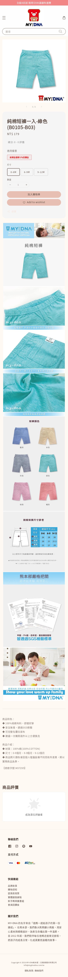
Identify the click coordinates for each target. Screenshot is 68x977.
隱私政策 (29, 970)
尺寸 (9, 164)
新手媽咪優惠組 (16, 900)
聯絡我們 (39, 970)
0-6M (13, 172)
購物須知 (12, 889)
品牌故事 (12, 885)
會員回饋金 (13, 904)
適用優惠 (12, 150)
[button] (3, 17)
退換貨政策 (13, 893)
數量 (9, 179)
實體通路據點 (15, 897)
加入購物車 (34, 194)
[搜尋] (61, 31)
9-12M (41, 172)
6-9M (27, 172)
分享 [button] (14, 211)
